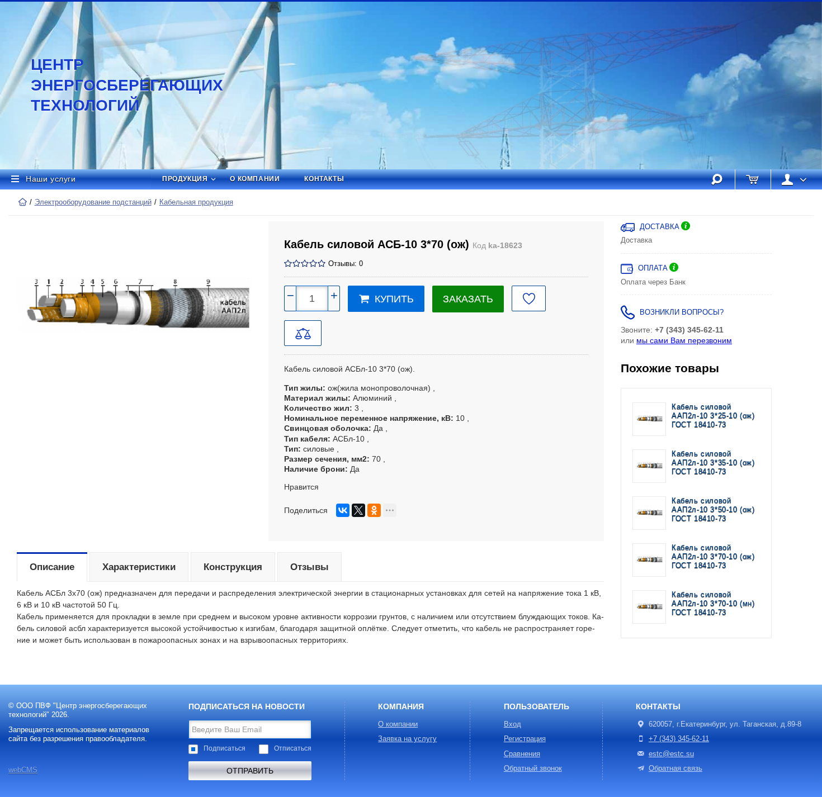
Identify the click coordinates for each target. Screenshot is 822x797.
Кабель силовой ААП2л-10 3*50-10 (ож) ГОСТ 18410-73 (713, 510)
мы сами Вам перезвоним (684, 340)
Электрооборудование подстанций (93, 202)
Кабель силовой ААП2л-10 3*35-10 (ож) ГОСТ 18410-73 (713, 463)
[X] (358, 510)
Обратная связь (675, 768)
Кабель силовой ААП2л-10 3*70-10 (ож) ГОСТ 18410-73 (713, 557)
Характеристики (139, 567)
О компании (255, 179)
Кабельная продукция (196, 202)
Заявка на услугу (407, 739)
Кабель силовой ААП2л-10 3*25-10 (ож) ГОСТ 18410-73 (713, 416)
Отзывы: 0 (345, 264)
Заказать (468, 299)
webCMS (22, 770)
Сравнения (522, 754)
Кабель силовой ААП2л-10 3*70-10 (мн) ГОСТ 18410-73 (713, 604)
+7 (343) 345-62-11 (679, 739)
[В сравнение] (303, 333)
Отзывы (309, 567)
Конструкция (233, 567)
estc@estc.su (671, 754)
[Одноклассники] (374, 510)
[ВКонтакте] (342, 510)
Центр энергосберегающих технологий (115, 85)
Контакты (324, 179)
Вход (512, 724)
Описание (52, 567)
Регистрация (525, 739)
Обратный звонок (533, 768)
